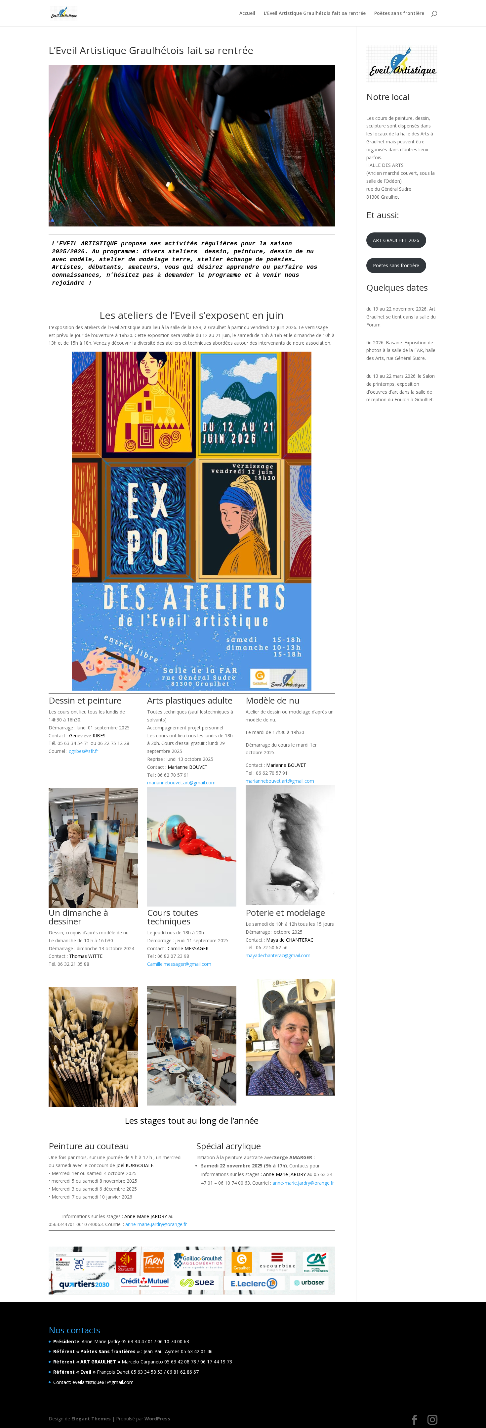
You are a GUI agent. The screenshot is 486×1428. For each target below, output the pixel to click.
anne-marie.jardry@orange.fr (156, 1224)
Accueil (247, 13)
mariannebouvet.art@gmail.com (181, 782)
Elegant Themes (91, 1418)
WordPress (157, 1418)
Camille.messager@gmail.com (179, 964)
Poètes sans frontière (399, 13)
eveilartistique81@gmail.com (103, 1382)
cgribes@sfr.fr (83, 751)
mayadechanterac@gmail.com (278, 955)
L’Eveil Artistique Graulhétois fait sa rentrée (315, 13)
